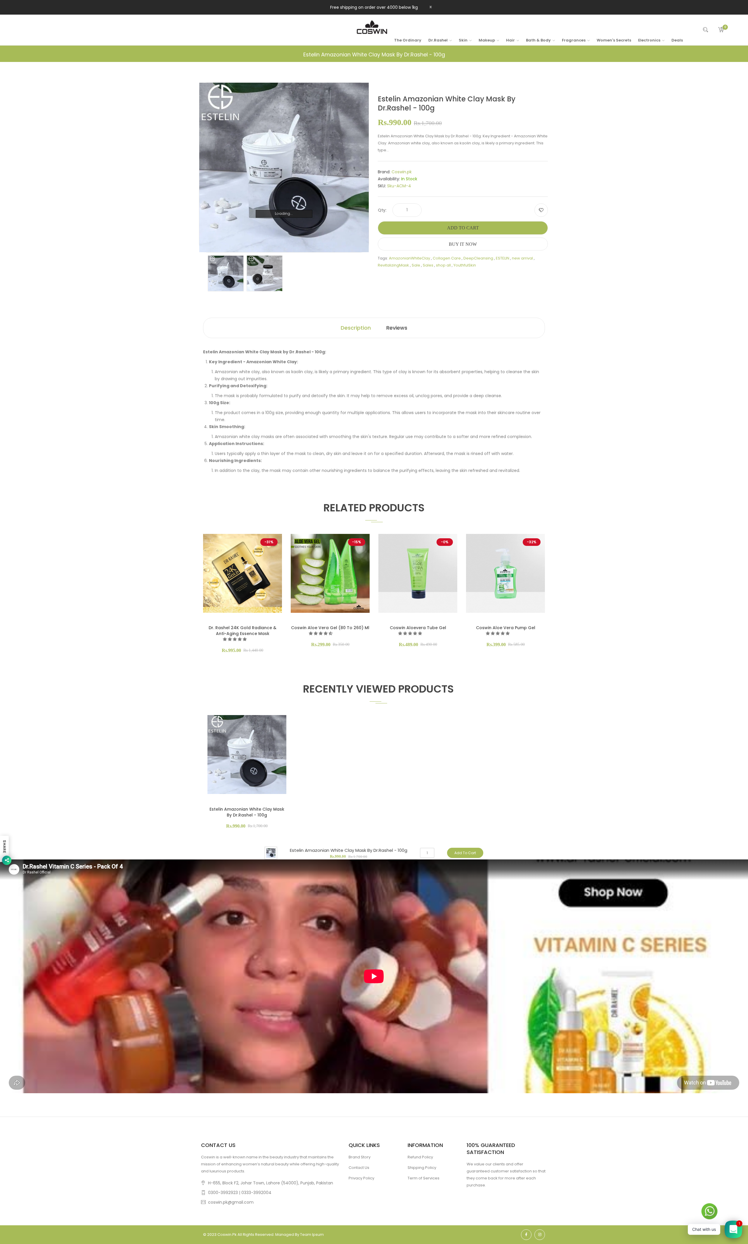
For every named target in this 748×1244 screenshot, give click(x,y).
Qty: (382, 210)
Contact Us (359, 1167)
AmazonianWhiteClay (409, 258)
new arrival (522, 258)
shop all (443, 265)
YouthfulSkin (464, 265)
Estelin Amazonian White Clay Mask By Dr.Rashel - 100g (246, 812)
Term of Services (423, 1178)
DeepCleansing (478, 258)
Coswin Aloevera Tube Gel (418, 628)
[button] (235, 639)
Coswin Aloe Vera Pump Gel (505, 628)
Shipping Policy (422, 1167)
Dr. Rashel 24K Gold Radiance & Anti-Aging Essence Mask (242, 630)
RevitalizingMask (393, 265)
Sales (428, 265)
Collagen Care (447, 258)
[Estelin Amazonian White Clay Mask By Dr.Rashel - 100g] (225, 273)
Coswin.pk (402, 172)
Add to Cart (463, 227)
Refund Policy (420, 1157)
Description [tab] (356, 327)
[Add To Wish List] (541, 210)
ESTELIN (502, 258)
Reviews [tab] (396, 327)
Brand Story (359, 1157)
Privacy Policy (361, 1178)
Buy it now (463, 244)
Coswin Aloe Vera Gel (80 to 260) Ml (330, 628)
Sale (416, 265)
